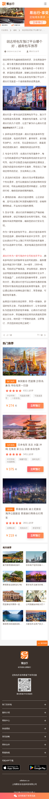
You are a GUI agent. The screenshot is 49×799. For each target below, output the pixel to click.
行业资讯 (4, 30)
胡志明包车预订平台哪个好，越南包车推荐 (33, 30)
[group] (24, 17)
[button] (21, 24)
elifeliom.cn (24, 780)
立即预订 (35, 405)
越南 (15, 30)
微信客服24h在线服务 (25, 694)
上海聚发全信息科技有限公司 (24, 784)
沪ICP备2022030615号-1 (24, 792)
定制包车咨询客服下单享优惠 (24, 675)
